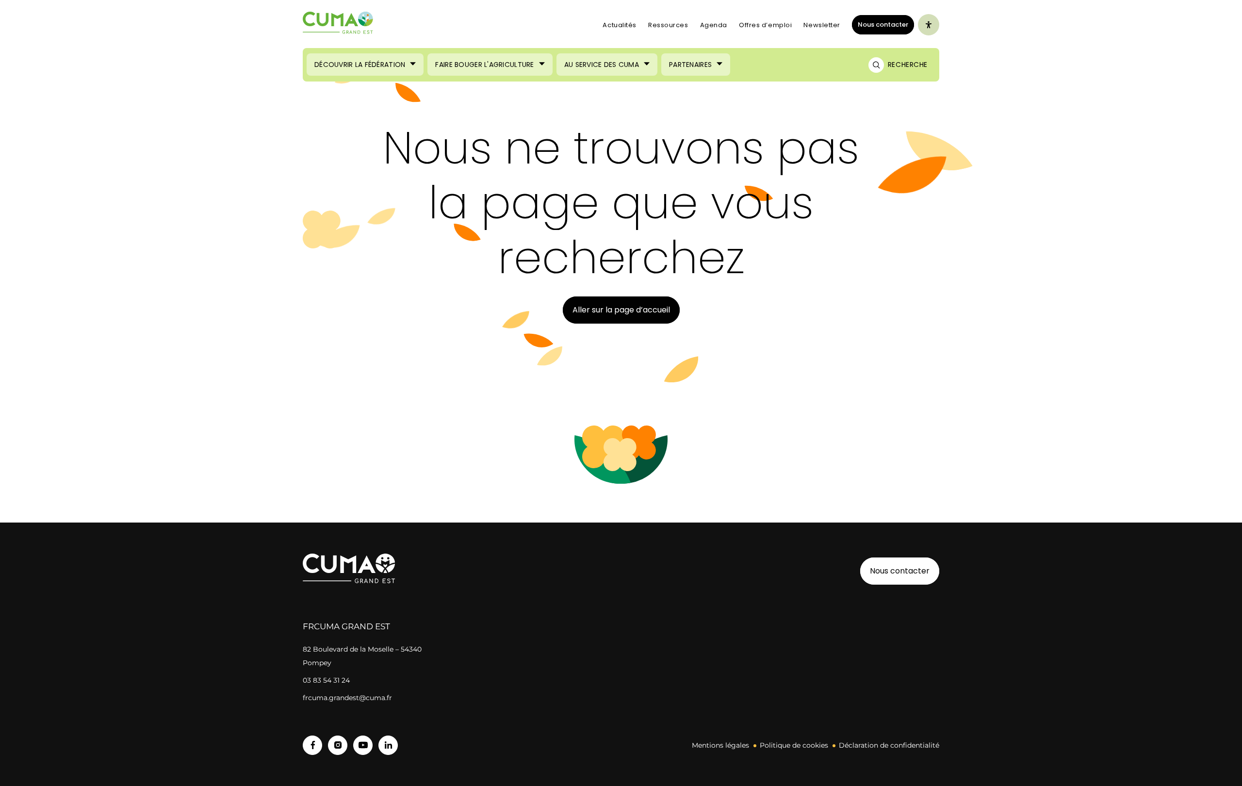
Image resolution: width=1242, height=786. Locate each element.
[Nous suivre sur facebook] (312, 745)
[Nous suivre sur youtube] (363, 745)
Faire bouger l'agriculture (484, 64)
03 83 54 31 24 (326, 680)
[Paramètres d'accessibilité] (928, 24)
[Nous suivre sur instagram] (337, 745)
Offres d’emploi (765, 25)
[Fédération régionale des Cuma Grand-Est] (338, 25)
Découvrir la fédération (359, 64)
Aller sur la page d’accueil (621, 309)
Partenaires (690, 64)
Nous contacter (883, 24)
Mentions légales (720, 745)
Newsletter (821, 25)
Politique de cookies (794, 745)
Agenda (713, 25)
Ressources (668, 25)
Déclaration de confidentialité (889, 745)
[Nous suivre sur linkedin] (388, 745)
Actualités (620, 25)
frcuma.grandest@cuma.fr (347, 697)
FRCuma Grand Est (346, 626)
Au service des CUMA (601, 64)
